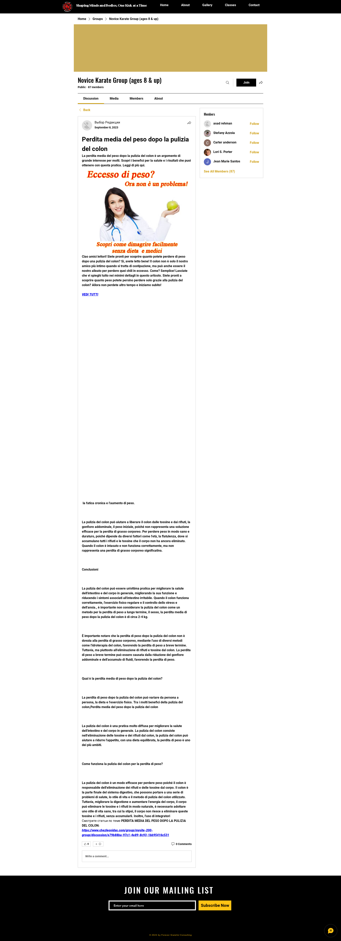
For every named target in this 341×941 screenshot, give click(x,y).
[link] (90, 98)
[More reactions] (98, 844)
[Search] (227, 83)
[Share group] (261, 82)
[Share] (189, 122)
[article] (137, 492)
